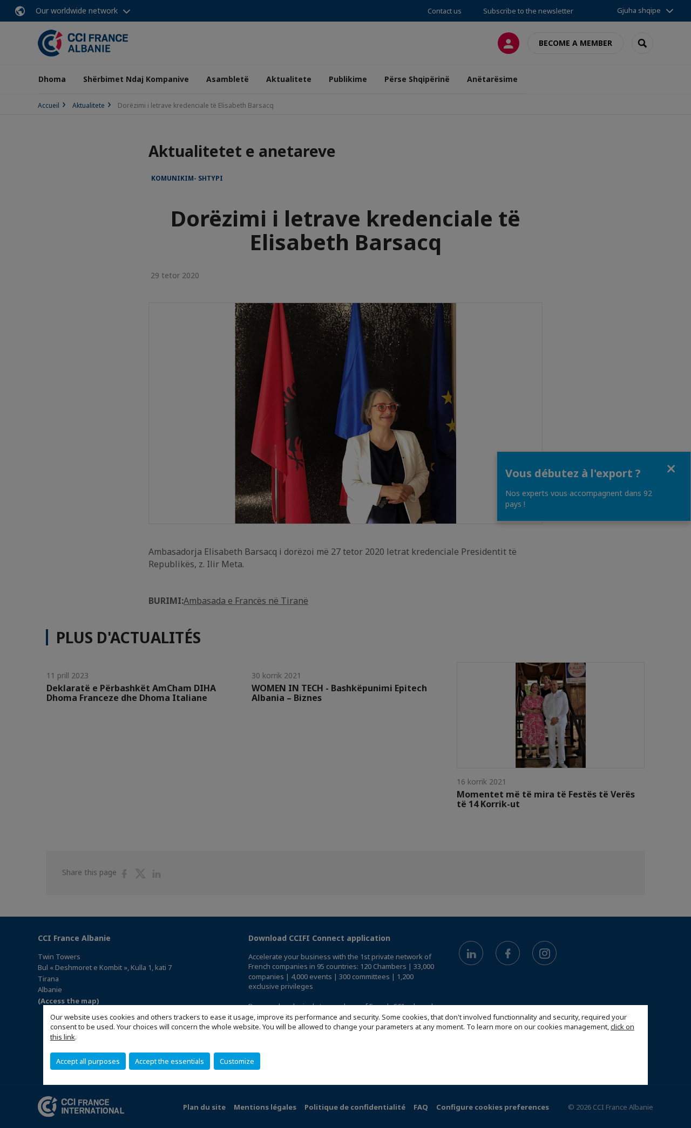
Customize (237, 1061)
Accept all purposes (88, 1061)
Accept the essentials (169, 1061)
